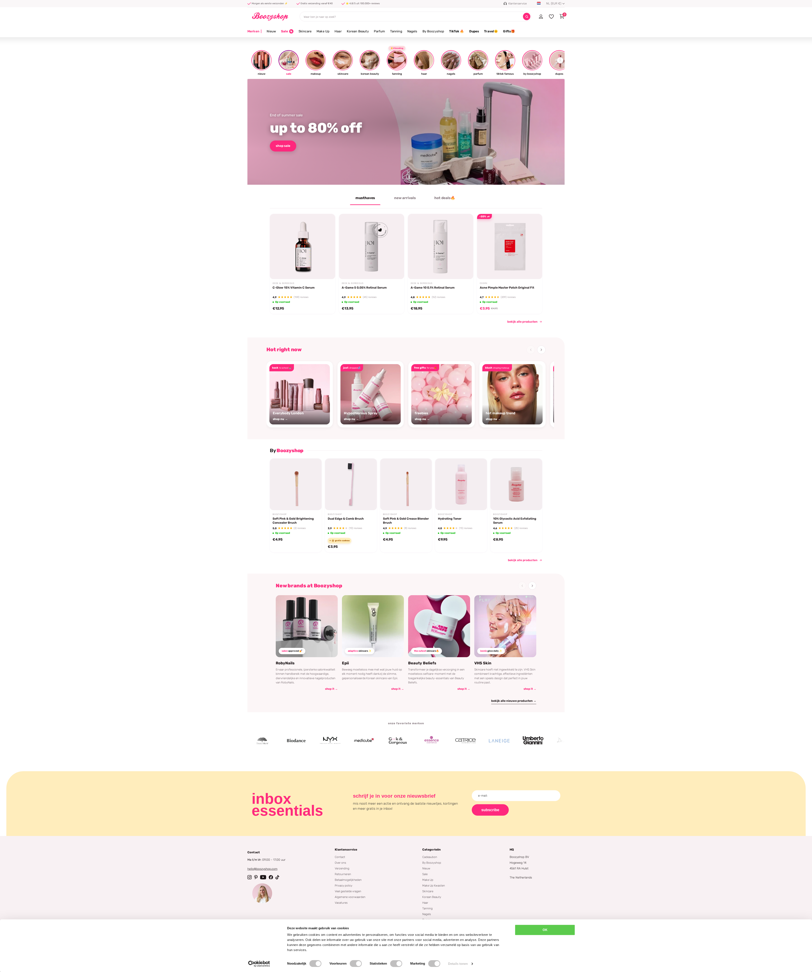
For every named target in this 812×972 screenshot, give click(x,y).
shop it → (331, 688)
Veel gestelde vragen (348, 891)
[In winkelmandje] (326, 269)
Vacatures (341, 902)
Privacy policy (343, 885)
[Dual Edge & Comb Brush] (351, 484)
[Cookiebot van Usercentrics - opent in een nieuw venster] (259, 964)
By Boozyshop (433, 31)
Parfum (379, 31)
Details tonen (458, 963)
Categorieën (431, 849)
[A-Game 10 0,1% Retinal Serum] (440, 246)
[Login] (540, 16)
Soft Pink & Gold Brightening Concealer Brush (293, 520)
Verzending (342, 868)
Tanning (396, 31)
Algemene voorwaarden (350, 897)
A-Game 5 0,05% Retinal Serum (364, 287)
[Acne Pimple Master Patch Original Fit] (509, 246)
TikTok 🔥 (456, 31)
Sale (425, 874)
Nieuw (271, 31)
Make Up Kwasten (433, 885)
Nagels (412, 31)
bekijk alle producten (522, 322)
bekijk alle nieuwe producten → (513, 701)
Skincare (305, 31)
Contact (340, 857)
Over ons (340, 862)
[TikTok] (277, 877)
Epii (345, 663)
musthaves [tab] (365, 198)
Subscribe (490, 810)
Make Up (323, 31)
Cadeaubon (429, 857)
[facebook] (271, 877)
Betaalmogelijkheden (348, 879)
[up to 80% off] (406, 132)
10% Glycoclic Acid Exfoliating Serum (514, 520)
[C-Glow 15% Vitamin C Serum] (302, 246)
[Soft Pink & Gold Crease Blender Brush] (406, 484)
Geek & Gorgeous (283, 283)
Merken (254, 31)
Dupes (474, 31)
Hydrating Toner (449, 518)
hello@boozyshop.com (262, 869)
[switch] (356, 963)
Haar (338, 31)
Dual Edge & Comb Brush (346, 518)
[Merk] (261, 741)
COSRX (483, 283)
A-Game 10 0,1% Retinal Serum (433, 287)
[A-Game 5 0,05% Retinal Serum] (371, 246)
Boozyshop (280, 514)
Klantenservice (346, 849)
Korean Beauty (358, 31)
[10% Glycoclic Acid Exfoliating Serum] (516, 484)
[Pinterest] (256, 877)
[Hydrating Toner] (461, 484)
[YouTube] (263, 877)
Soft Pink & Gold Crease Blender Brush (406, 520)
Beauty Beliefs (422, 663)
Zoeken (526, 16)
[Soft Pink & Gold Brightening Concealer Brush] (296, 484)
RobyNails (285, 663)
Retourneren (343, 874)
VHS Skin (482, 663)
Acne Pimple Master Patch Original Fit (507, 287)
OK (545, 930)
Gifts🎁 (509, 31)
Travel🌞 (491, 31)
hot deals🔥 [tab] (444, 198)
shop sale (283, 146)
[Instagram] (249, 877)
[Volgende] (541, 350)
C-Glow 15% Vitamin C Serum (294, 287)
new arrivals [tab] (405, 198)
